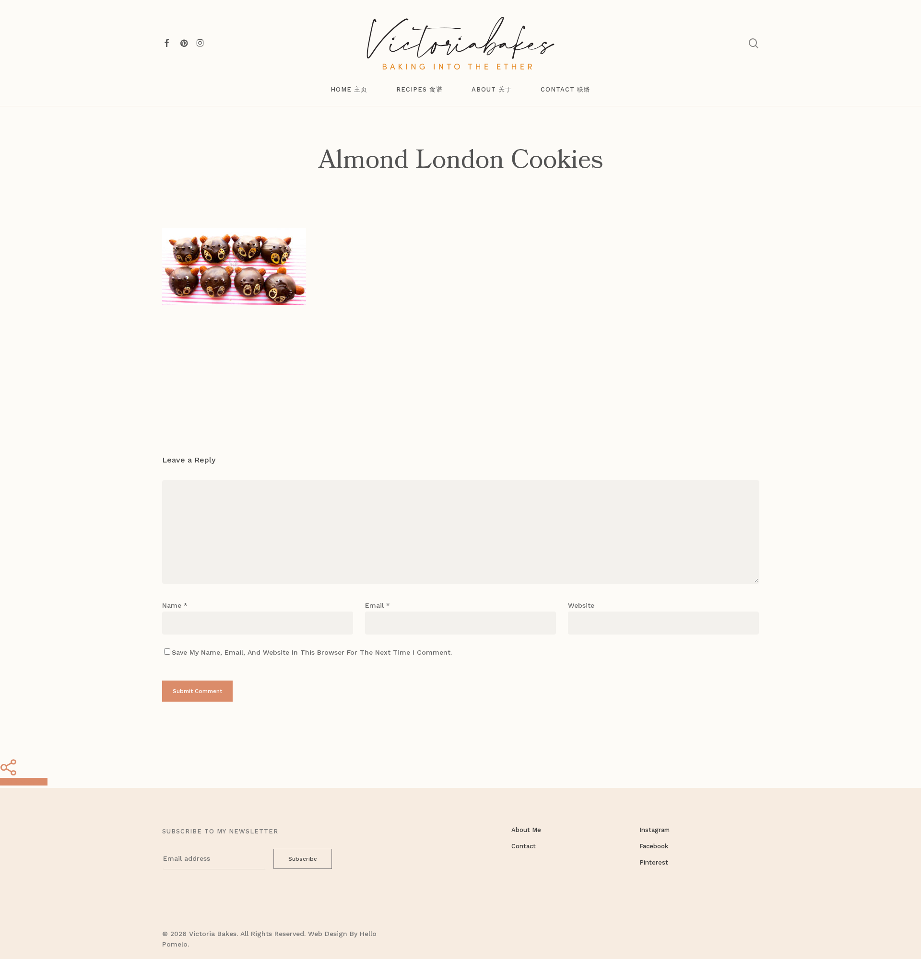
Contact (523, 846)
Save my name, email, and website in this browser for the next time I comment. (312, 652)
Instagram (654, 829)
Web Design (327, 933)
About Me (526, 829)
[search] (753, 43)
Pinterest (653, 862)
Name (175, 605)
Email (377, 605)
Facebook (653, 846)
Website (581, 605)
